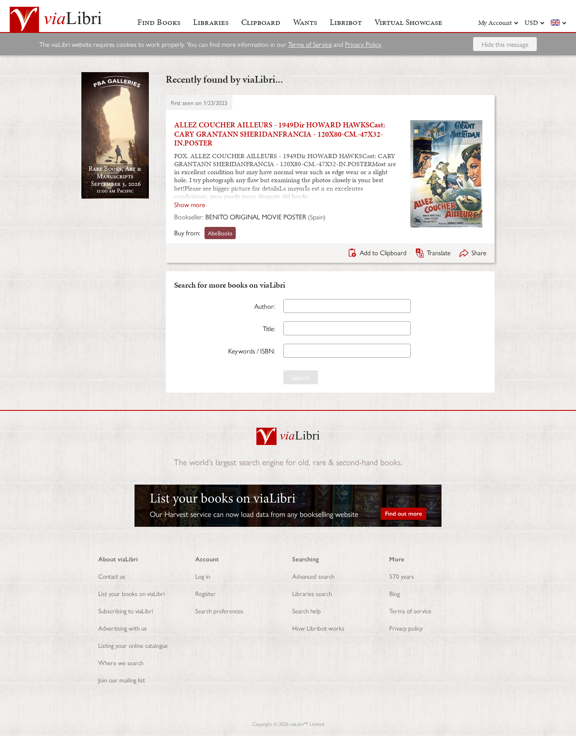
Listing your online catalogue (133, 645)
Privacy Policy (363, 44)
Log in (202, 576)
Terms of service (410, 610)
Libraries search (312, 593)
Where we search (120, 662)
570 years (401, 576)
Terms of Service (310, 44)
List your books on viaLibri (131, 593)
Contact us (111, 576)
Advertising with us (122, 627)
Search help (306, 610)
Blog (394, 593)
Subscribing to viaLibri (125, 610)
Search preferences (219, 610)
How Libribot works (318, 627)
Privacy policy (406, 627)
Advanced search (313, 576)
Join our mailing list (121, 679)
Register (205, 593)
